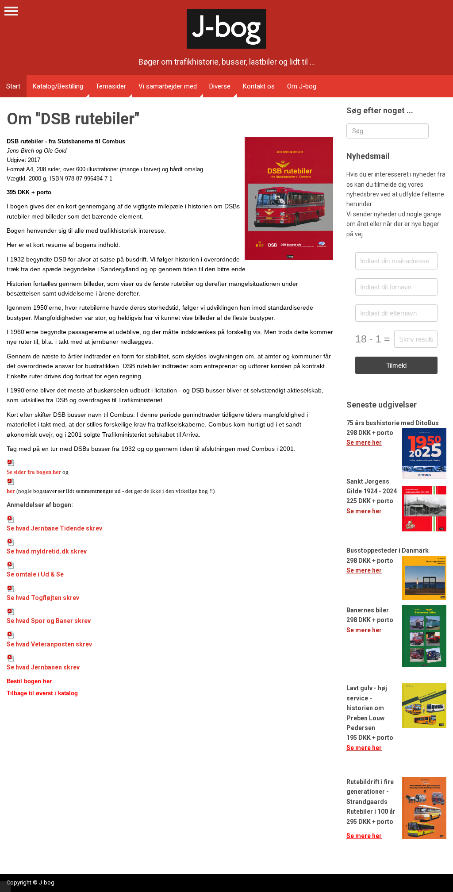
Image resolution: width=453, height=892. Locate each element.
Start (13, 86)
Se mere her (364, 442)
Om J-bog (301, 86)
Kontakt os (259, 86)
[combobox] (387, 130)
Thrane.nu (5, 886)
